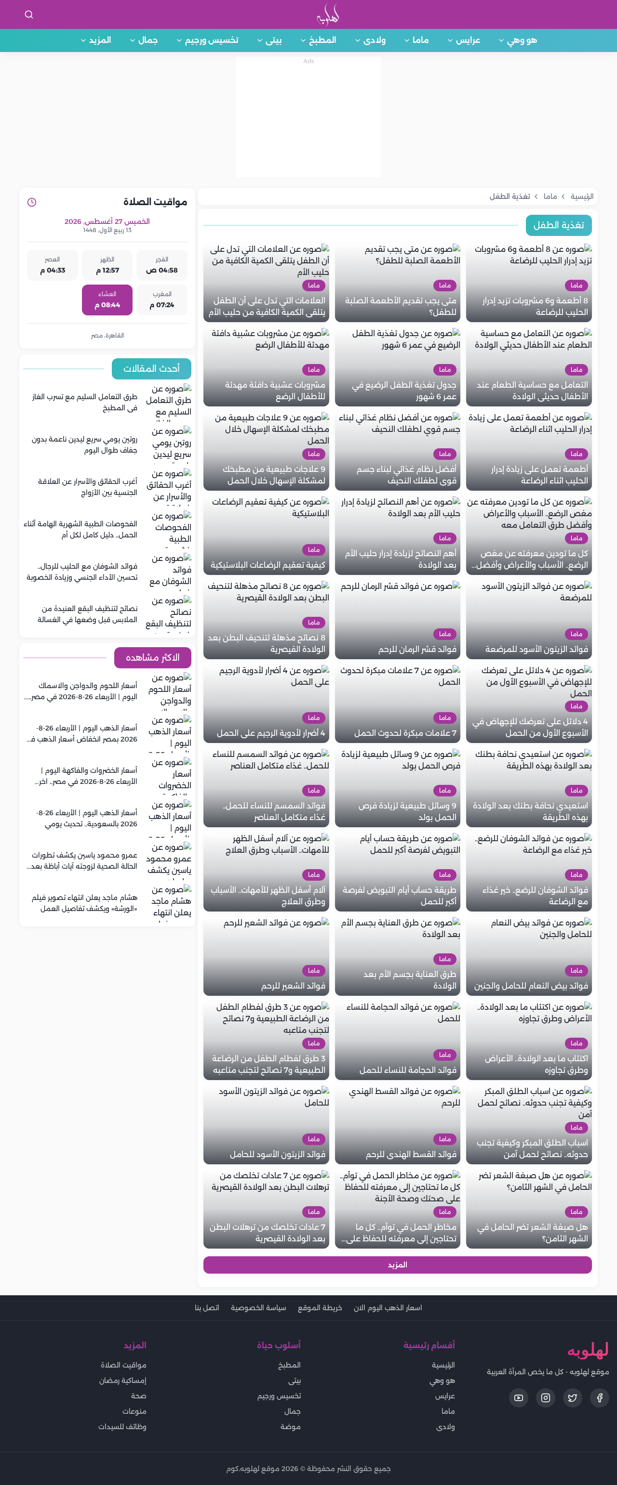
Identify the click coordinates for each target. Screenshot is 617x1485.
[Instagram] (545, 1397)
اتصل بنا (207, 1307)
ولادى (374, 40)
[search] (29, 14)
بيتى (274, 40)
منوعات (134, 1411)
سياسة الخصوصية (258, 1307)
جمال (148, 40)
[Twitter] (572, 1397)
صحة (139, 1396)
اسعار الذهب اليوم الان (388, 1307)
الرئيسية (443, 1365)
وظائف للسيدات (122, 1426)
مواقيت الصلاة (124, 1365)
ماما (421, 40)
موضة (291, 1426)
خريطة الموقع (320, 1307)
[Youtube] (518, 1397)
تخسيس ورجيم (212, 40)
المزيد (100, 40)
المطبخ (322, 40)
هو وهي (522, 40)
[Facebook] (599, 1397)
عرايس (468, 40)
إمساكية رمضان (123, 1380)
